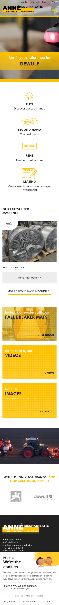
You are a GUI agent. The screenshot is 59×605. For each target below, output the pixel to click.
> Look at (46, 411)
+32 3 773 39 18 (15, 550)
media (24, 2)
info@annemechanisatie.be (17, 545)
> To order (45, 334)
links (44, 2)
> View (49, 373)
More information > (29, 277)
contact (34, 2)
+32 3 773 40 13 (15, 547)
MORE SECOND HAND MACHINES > (29, 291)
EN (53, 2)
